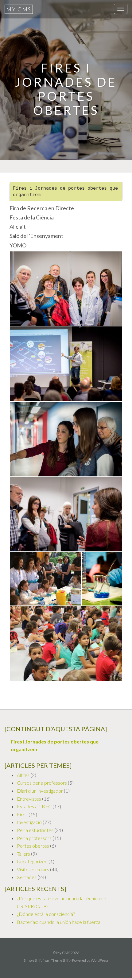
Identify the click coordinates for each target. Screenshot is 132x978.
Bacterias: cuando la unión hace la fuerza (58, 922)
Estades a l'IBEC (34, 806)
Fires (22, 814)
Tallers (23, 854)
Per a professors (34, 838)
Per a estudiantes (35, 830)
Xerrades (27, 877)
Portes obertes (33, 846)
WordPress (99, 960)
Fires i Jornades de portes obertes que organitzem (55, 745)
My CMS (18, 9)
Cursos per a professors (42, 783)
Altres (23, 775)
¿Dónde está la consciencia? (46, 914)
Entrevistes (29, 799)
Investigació (29, 822)
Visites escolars (33, 869)
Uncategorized (32, 861)
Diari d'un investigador (40, 791)
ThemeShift (60, 960)
